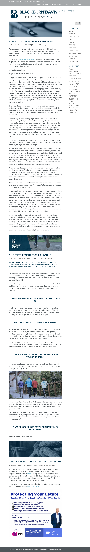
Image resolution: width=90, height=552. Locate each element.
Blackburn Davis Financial (19, 258)
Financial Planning (72, 44)
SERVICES (52, 11)
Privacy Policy (43, 549)
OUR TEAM (70, 11)
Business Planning (72, 32)
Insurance (72, 48)
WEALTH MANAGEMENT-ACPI (45, 4)
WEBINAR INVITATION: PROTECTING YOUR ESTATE (35, 461)
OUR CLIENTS (66, 4)
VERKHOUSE (57, 549)
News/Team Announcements (75, 52)
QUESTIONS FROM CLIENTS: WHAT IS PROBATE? (75, 92)
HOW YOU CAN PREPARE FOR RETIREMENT (31, 41)
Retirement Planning (39, 45)
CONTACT (46, 17)
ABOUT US (62, 11)
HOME (45, 11)
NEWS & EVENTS (76, 4)
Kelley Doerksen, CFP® (27, 59)
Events (52, 465)
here (48, 230)
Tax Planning (73, 61)
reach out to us (33, 486)
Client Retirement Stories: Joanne (30, 255)
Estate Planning (44, 465)
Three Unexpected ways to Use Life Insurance (75, 72)
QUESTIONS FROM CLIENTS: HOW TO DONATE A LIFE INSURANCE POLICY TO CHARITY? (75, 105)
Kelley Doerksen (16, 45)
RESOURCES (57, 4)
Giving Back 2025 (75, 79)
